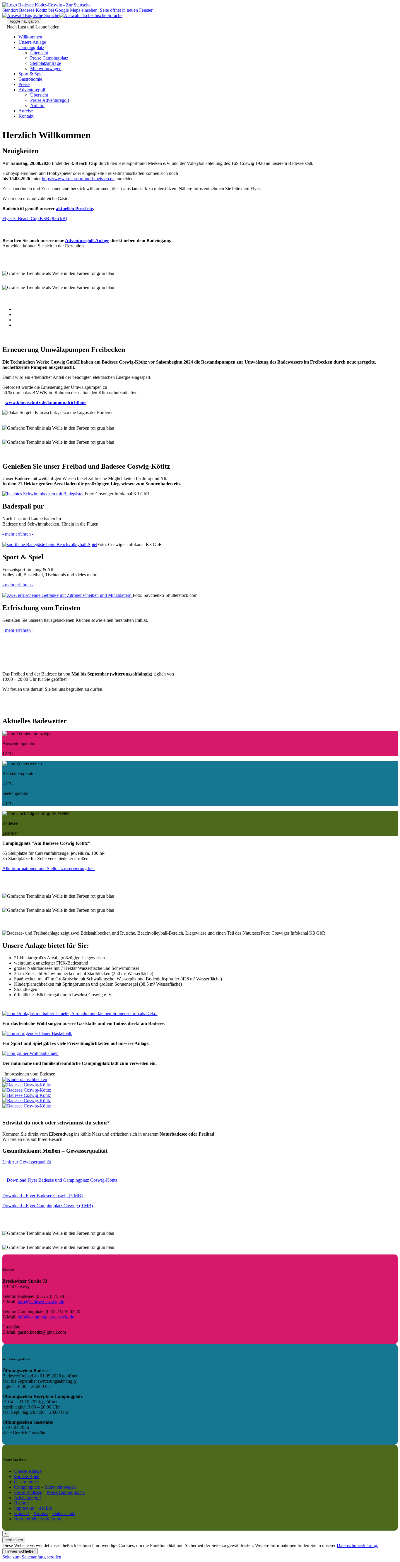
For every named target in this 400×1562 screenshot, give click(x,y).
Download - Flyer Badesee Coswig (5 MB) (42, 1195)
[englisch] (30, 15)
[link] (31, 1556)
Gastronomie (30, 79)
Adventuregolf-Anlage (87, 240)
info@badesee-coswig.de (41, 1301)
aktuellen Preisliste (74, 208)
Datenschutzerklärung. (357, 1545)
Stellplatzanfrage (45, 63)
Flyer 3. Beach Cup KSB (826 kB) (34, 218)
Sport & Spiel (31, 73)
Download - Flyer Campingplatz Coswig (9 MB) (47, 1205)
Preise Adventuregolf (49, 100)
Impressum (24, 1508)
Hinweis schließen (20, 1551)
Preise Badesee (28, 1492)
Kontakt (25, 116)
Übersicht (39, 52)
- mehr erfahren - (17, 533)
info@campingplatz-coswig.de (46, 1316)
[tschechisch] (90, 15)
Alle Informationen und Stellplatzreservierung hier (48, 868)
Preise (24, 84)
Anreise (25, 110)
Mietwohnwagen (45, 68)
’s (45, 1508)
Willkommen (30, 36)
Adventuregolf (31, 89)
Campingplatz (31, 47)
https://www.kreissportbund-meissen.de (78, 178)
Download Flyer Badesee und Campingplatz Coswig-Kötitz (62, 1180)
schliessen (14, 1540)
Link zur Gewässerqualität (26, 1161)
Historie (21, 1502)
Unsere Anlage (32, 42)
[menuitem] (211, 52)
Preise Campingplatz (49, 57)
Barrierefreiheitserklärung (37, 1518)
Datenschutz (63, 1513)
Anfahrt (37, 105)
